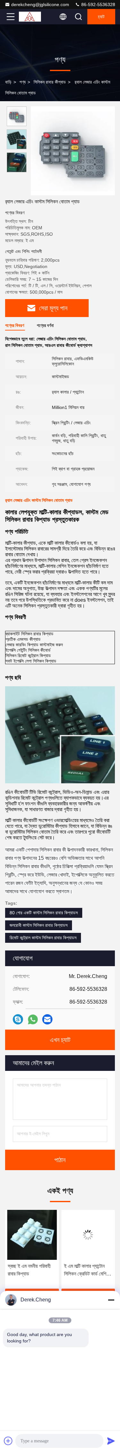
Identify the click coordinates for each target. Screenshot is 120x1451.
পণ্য (23, 82)
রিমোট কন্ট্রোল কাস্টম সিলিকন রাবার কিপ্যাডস (43, 937)
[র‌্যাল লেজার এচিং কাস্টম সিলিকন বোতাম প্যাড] (73, 150)
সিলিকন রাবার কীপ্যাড (50, 82)
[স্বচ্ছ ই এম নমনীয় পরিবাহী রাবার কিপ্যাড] (32, 1235)
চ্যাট (101, 16)
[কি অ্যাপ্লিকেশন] (32, 1019)
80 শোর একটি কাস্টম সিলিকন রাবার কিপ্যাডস (44, 912)
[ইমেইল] (47, 1019)
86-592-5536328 (97, 4)
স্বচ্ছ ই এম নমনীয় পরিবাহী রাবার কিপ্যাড (29, 1269)
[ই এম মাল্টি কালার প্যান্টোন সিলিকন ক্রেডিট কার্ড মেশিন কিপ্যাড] (88, 1235)
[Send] (111, 1441)
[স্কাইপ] (18, 1019)
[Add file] (8, 1441)
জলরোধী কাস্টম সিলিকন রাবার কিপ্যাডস (39, 925)
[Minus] (111, 1300)
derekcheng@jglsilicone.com (40, 4)
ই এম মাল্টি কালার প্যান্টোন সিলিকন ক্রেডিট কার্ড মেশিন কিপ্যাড (86, 1270)
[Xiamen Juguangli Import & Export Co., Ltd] (31, 16)
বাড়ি (8, 82)
